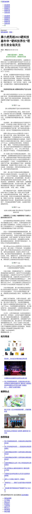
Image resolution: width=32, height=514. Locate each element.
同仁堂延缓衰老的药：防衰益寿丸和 (15, 381)
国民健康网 (4, 32)
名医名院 (7, 12)
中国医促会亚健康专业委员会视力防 (15, 378)
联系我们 (7, 504)
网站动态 (7, 502)
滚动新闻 (7, 5)
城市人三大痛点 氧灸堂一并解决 (14, 479)
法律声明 (7, 506)
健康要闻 (7, 7)
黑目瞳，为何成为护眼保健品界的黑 (15, 358)
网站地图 (7, 511)
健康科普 (7, 10)
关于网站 (7, 500)
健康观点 (7, 8)
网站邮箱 (7, 509)
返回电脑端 (24, 495)
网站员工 (7, 507)
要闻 (10, 32)
